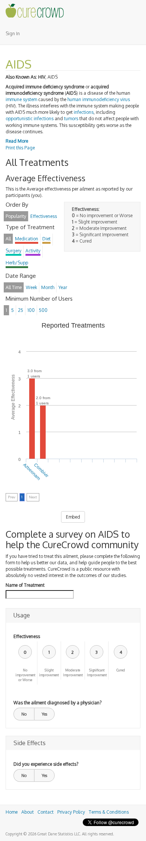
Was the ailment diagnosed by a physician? (57, 702)
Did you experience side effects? (45, 764)
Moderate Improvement (73, 672)
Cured (120, 670)
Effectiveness (26, 636)
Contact (45, 812)
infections (84, 112)
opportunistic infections (30, 118)
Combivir (41, 470)
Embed (73, 517)
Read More (17, 141)
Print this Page (20, 148)
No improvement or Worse (25, 675)
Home (12, 812)
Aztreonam (32, 471)
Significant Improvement (97, 672)
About (27, 812)
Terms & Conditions (109, 812)
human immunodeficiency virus (98, 99)
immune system (21, 99)
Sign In (13, 33)
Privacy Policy (71, 812)
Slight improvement (49, 672)
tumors (71, 118)
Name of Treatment (25, 585)
